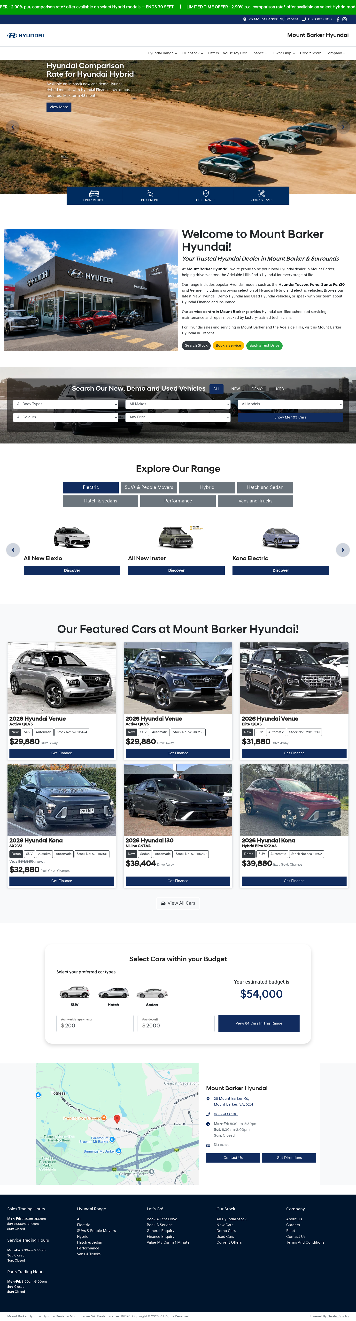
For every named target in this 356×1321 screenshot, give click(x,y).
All (79, 1219)
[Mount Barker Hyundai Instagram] (345, 19)
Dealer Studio (338, 1316)
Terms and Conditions (305, 1243)
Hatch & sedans (100, 501)
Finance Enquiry (160, 1237)
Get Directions (289, 1158)
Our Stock (191, 53)
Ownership (282, 53)
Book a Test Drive (264, 346)
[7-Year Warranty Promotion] (178, 127)
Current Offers (229, 1243)
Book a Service (228, 346)
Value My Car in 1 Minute (168, 1243)
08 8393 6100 (320, 19)
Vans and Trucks (255, 501)
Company (333, 53)
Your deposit (150, 1019)
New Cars (225, 1225)
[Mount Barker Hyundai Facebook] (339, 19)
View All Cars (181, 903)
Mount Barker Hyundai (318, 35)
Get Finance (61, 753)
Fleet (290, 1231)
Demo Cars (226, 1231)
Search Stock (196, 346)
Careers (293, 1225)
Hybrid (207, 487)
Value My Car (235, 53)
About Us (294, 1219)
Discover (72, 571)
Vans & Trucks (89, 1254)
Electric (91, 487)
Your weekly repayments (76, 1019)
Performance (178, 501)
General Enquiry (160, 1231)
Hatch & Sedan (89, 1243)
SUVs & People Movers (149, 487)
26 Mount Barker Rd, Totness (273, 19)
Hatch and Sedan (265, 487)
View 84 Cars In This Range (259, 1024)
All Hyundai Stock (232, 1219)
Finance (257, 53)
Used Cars (225, 1237)
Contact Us (233, 1158)
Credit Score (311, 53)
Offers (213, 53)
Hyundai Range (161, 53)
